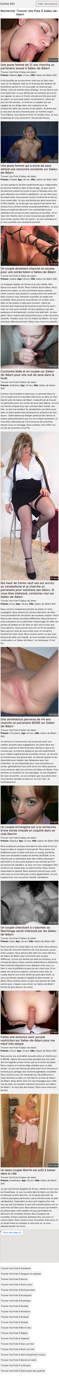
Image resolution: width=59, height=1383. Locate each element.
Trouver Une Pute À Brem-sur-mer (18, 1349)
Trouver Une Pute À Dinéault (15, 1317)
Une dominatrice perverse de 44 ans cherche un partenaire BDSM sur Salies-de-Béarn (28, 723)
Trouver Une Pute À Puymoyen (16, 1300)
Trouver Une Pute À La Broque (15, 1365)
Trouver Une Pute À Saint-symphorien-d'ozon (23, 1354)
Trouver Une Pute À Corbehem (16, 1268)
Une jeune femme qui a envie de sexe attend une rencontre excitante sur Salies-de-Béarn (29, 169)
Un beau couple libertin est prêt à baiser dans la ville (28, 1171)
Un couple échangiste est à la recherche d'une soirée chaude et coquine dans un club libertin (28, 830)
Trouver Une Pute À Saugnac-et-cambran (21, 1273)
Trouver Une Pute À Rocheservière (18, 1290)
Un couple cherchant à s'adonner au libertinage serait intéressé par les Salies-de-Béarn (29, 931)
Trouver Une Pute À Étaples (14, 1333)
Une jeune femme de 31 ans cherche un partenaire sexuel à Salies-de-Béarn (27, 66)
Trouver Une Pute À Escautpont (16, 1295)
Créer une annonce (47, 3)
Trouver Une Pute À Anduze (14, 1322)
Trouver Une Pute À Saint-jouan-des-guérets (23, 1370)
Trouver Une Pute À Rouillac (14, 1306)
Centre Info (7, 3)
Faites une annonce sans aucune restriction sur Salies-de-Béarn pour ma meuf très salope (28, 1040)
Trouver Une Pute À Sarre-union (16, 1284)
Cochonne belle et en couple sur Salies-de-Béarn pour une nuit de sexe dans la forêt (28, 375)
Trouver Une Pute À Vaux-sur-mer (17, 1343)
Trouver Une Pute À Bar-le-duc (16, 1327)
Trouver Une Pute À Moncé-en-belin (18, 1360)
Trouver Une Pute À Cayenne (15, 1338)
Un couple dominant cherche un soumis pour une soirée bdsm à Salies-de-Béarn (28, 270)
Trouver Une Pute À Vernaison (15, 1311)
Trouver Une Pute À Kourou (14, 1279)
